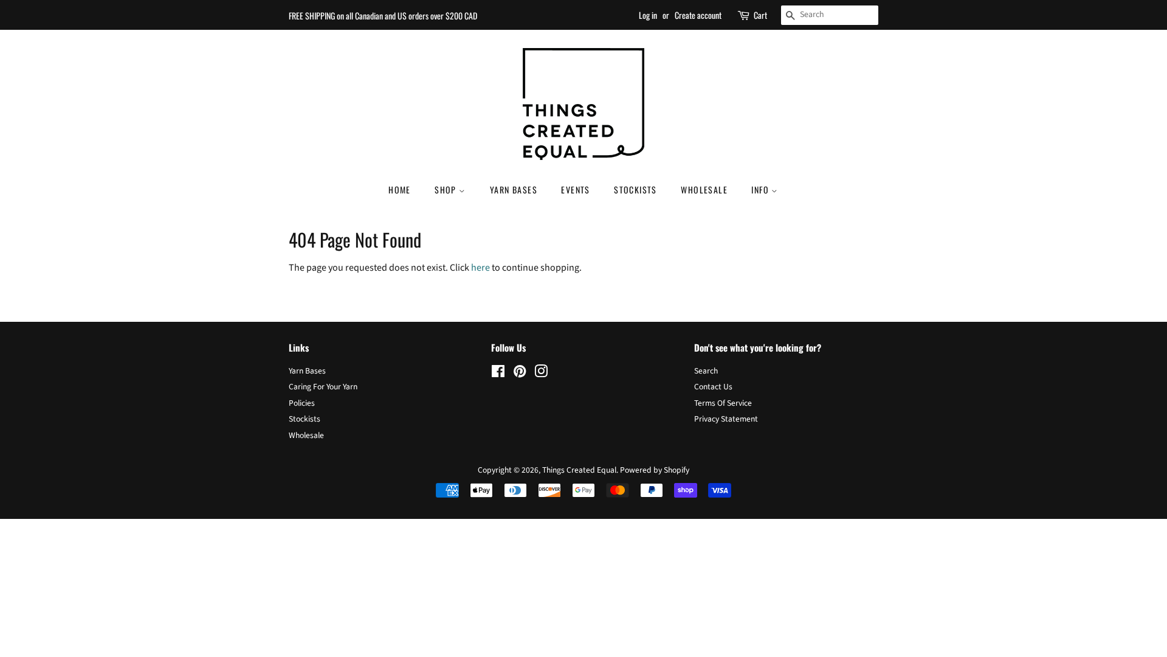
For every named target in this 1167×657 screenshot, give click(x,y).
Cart (760, 15)
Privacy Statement (726, 419)
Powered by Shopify (654, 470)
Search (706, 371)
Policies (302, 403)
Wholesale (704, 189)
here (480, 267)
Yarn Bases (513, 189)
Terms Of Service (723, 403)
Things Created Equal (579, 470)
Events (575, 189)
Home (399, 189)
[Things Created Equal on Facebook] (498, 374)
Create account (698, 15)
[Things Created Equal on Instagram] (541, 374)
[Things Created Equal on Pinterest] (519, 374)
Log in (648, 15)
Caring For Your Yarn (323, 386)
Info (761, 189)
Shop (447, 189)
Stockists (635, 189)
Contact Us (713, 386)
